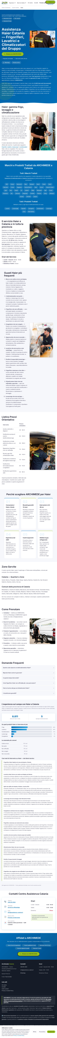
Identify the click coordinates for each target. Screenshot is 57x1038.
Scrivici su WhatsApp (14, 907)
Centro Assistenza (6, 7)
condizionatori (23, 147)
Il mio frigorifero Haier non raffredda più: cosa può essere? (19, 683)
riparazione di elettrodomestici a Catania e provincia (19, 178)
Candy (43, 184)
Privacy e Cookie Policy (7, 990)
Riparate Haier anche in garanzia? (12, 672)
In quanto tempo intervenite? (11, 678)
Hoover (41, 187)
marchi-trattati (15, 7)
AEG (7, 184)
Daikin (49, 184)
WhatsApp (7, 62)
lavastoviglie (15, 208)
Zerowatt (28, 196)
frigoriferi (4, 147)
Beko (26, 184)
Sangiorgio (25, 193)
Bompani (32, 184)
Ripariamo (11, 3)
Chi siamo (30, 2)
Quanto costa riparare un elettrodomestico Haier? (17, 667)
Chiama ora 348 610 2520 (13, 54)
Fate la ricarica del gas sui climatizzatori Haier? (16, 688)
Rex (12, 193)
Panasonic (5, 193)
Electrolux (5, 187)
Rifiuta (34, 1031)
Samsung (17, 193)
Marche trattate (21, 3)
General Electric (28, 187)
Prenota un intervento (14, 917)
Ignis (6, 190)
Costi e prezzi (5, 988)
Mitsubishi (39, 190)
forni (24, 211)
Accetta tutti (51, 1031)
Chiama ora (51, 1)
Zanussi (21, 196)
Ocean (50, 190)
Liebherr (27, 190)
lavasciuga (15, 147)
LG (21, 190)
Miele (33, 190)
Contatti (36, 2)
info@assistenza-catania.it (15, 912)
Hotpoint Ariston (50, 187)
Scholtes (32, 193)
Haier (36, 187)
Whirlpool (52, 193)
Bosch (38, 184)
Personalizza (42, 1031)
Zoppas (35, 196)
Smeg (45, 193)
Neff (45, 190)
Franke (12, 187)
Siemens (39, 193)
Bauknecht (19, 184)
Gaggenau (19, 187)
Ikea (11, 190)
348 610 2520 (12, 902)
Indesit (16, 190)
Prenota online (43, 2)
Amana (12, 184)
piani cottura (31, 211)
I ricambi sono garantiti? (9, 693)
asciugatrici (31, 208)
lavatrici (9, 147)
